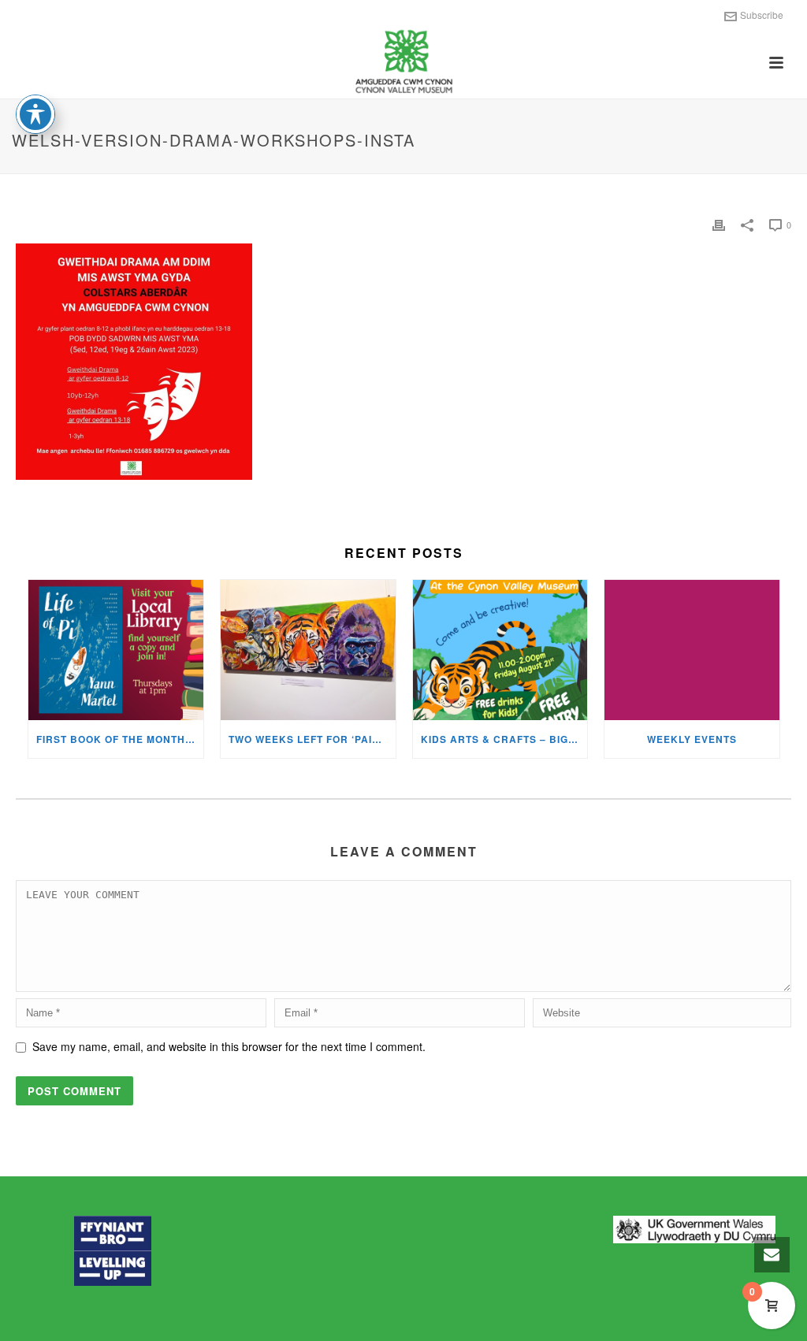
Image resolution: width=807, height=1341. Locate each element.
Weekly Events (692, 739)
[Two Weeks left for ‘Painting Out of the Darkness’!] (308, 650)
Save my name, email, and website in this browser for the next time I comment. (229, 1046)
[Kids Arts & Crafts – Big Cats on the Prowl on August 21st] (500, 650)
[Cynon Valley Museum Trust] (403, 63)
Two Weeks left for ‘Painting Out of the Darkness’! (312, 739)
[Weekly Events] (691, 650)
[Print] (718, 224)
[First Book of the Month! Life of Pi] (115, 650)
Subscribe (761, 14)
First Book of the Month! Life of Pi (119, 739)
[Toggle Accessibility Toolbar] (35, 114)
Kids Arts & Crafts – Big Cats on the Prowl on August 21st (504, 739)
